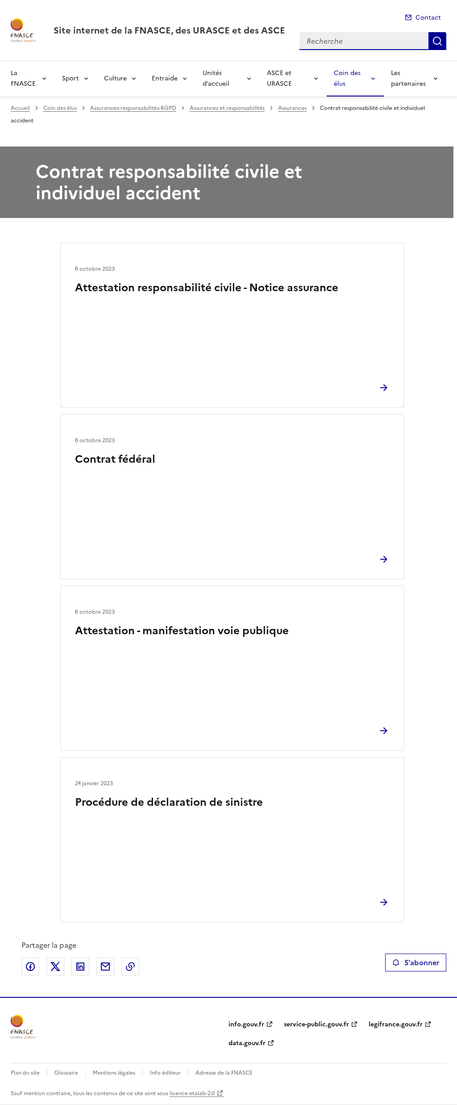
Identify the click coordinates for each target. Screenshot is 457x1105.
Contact (428, 17)
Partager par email (105, 966)
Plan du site (25, 1073)
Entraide (165, 78)
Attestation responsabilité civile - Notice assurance (206, 288)
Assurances (292, 108)
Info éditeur (165, 1073)
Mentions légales (114, 1073)
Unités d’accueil (216, 78)
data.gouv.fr (247, 1043)
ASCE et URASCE (279, 78)
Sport (70, 78)
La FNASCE (23, 78)
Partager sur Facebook (30, 966)
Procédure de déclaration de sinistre (169, 802)
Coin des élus (347, 78)
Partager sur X (55, 966)
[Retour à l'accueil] (23, 1027)
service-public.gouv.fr (316, 1024)
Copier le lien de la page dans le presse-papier (130, 966)
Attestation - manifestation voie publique (182, 631)
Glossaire (66, 1073)
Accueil (20, 108)
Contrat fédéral (115, 459)
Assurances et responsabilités (227, 108)
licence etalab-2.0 (192, 1093)
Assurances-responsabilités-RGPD (133, 108)
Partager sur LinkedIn (80, 966)
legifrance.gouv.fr (396, 1024)
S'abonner (421, 962)
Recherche (437, 41)
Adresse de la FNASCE (224, 1073)
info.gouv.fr (246, 1024)
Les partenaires (408, 78)
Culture (115, 78)
